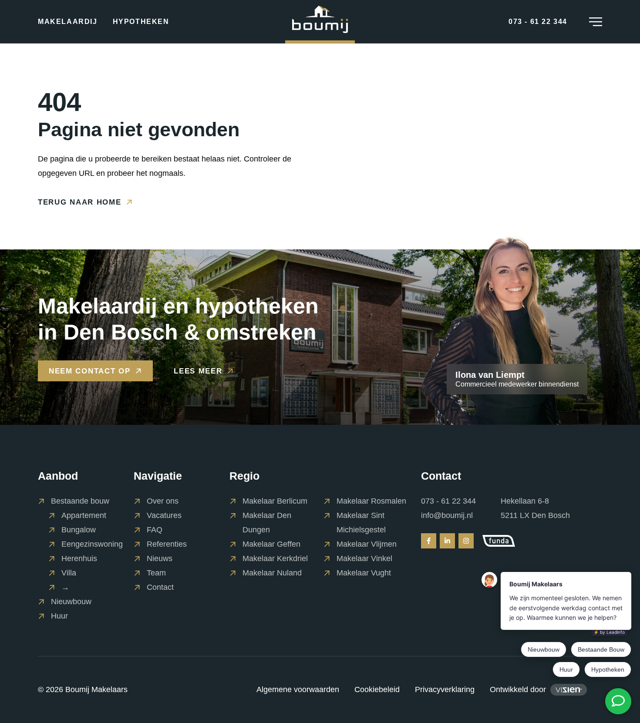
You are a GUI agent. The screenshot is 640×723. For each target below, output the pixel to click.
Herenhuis (79, 558)
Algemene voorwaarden (297, 689)
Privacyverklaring (445, 689)
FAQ (154, 529)
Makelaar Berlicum (275, 501)
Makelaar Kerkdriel (275, 558)
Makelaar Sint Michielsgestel (361, 522)
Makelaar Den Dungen (267, 522)
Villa (68, 572)
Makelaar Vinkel (364, 558)
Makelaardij (68, 21)
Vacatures (164, 515)
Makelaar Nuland (272, 572)
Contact (160, 587)
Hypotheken (141, 21)
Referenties (167, 544)
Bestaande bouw (80, 501)
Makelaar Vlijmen (367, 544)
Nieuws (159, 558)
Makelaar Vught (364, 572)
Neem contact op (90, 371)
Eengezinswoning (92, 544)
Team (156, 572)
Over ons (163, 501)
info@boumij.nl (447, 515)
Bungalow (78, 529)
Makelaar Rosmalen (371, 501)
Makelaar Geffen (271, 544)
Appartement (83, 515)
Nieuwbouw (71, 601)
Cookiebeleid (377, 689)
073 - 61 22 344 (448, 501)
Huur (59, 616)
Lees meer (198, 371)
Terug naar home (79, 202)
